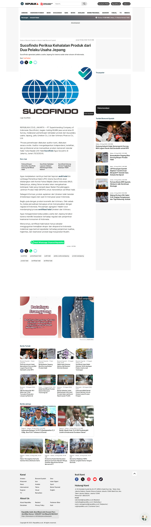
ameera (24, 13)
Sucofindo (49, 151)
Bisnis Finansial (93, 13)
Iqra (36, 481)
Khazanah (23, 481)
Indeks (127, 13)
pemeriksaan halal (35, 256)
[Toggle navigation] (22, 3)
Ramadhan (38, 493)
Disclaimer (23, 505)
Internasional (24, 487)
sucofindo (24, 256)
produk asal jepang (78, 256)
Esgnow (22, 490)
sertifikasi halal (45, 209)
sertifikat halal (48, 261)
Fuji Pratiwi (26, 58)
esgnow (105, 13)
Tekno (37, 487)
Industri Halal (34, 17)
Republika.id (116, 4)
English (52, 490)
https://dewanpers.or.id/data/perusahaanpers (36, 516)
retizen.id (126, 4)
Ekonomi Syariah (37, 13)
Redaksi (37, 502)
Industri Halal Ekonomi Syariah (46, 40)
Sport (52, 484)
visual (114, 13)
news (73, 13)
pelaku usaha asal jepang (61, 256)
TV (121, 13)
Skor (51, 478)
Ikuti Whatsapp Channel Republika (49, 242)
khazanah (57, 13)
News (22, 484)
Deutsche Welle (103, 4)
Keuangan (24, 17)
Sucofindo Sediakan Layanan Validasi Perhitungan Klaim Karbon (47, 166)
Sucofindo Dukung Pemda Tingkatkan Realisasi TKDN (64, 165)
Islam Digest (54, 481)
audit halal (63, 176)
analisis (81, 13)
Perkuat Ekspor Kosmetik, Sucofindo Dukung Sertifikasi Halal (28, 166)
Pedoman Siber (55, 502)
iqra (66, 13)
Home (22, 40)
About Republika (25, 502)
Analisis (37, 484)
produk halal (24, 261)
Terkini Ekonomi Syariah (105, 118)
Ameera (22, 478)
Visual (37, 490)
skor (48, 13)
